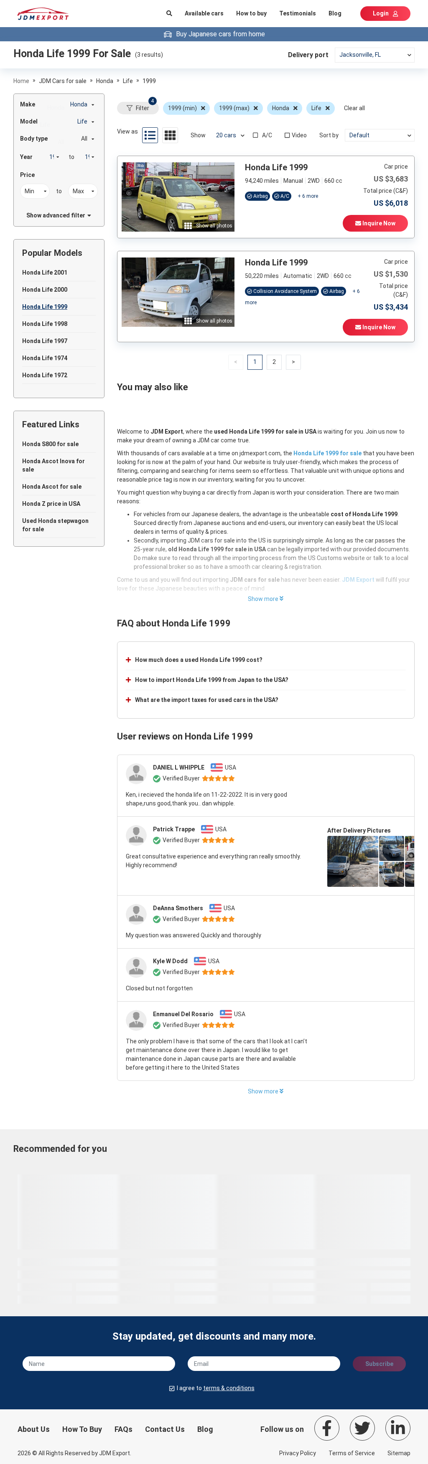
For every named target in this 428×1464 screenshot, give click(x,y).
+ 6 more (308, 196)
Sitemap (398, 1453)
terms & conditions (229, 1388)
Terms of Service (352, 1453)
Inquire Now (378, 223)
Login (381, 13)
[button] (274, 362)
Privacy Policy (297, 1453)
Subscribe (379, 1364)
